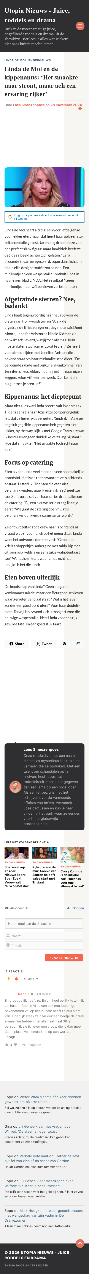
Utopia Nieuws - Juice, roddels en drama (37, 14)
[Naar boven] (80, 1243)
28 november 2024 (66, 105)
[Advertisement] (44, 137)
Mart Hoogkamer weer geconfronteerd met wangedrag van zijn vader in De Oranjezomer (44, 1215)
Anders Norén (36, 1265)
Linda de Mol (16, 60)
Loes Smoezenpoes (29, 105)
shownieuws (39, 60)
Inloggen (77, 908)
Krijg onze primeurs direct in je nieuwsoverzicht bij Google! (46, 216)
